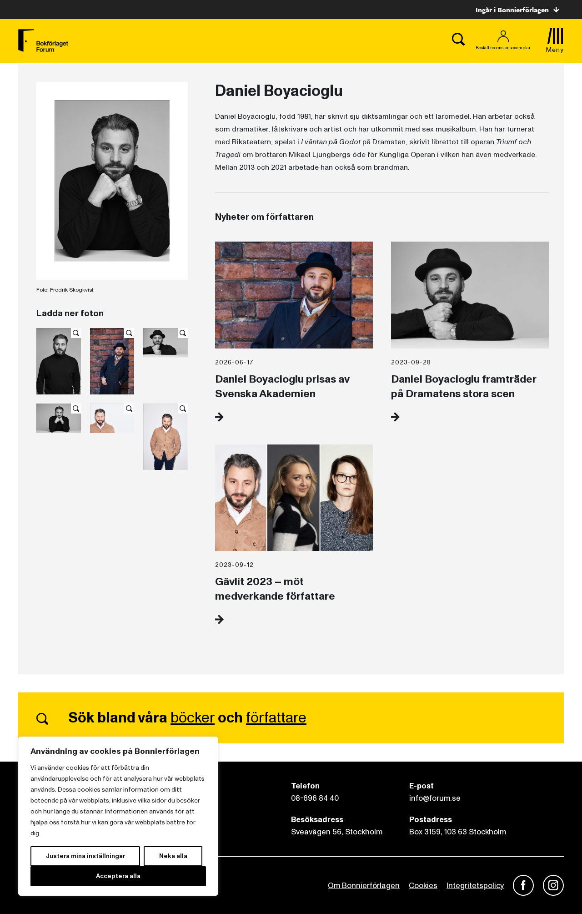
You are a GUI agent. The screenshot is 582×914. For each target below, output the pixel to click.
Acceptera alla (118, 876)
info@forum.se (435, 798)
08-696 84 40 (315, 798)
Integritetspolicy (475, 885)
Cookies (423, 885)
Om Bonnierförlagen (364, 885)
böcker (193, 718)
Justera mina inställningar (85, 856)
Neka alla (173, 856)
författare (276, 718)
